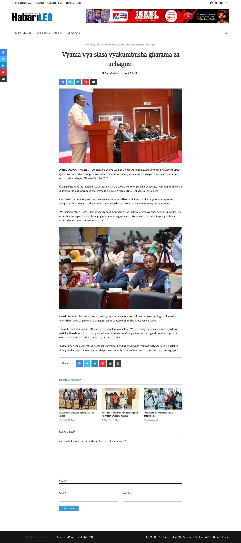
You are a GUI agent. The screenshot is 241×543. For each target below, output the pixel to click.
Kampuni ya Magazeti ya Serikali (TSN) (75, 537)
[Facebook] (62, 82)
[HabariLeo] (32, 17)
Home (91, 44)
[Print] (118, 363)
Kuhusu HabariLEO (22, 2)
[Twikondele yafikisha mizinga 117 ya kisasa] (78, 399)
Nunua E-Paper (73, 2)
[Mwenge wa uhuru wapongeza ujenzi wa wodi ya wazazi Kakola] (120, 399)
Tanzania (100, 44)
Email (62, 493)
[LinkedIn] (78, 82)
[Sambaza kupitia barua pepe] (93, 82)
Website (127, 493)
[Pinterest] (85, 82)
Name (62, 481)
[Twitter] (70, 82)
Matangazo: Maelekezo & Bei (49, 2)
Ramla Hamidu (111, 73)
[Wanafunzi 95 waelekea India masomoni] (163, 399)
